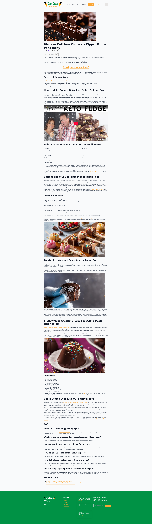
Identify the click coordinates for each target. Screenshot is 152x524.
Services (66, 504)
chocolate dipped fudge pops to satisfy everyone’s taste (84, 218)
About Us (66, 500)
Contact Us (84, 4)
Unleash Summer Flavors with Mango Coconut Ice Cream (83, 505)
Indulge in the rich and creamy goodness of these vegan (56, 327)
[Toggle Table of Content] (56, 54)
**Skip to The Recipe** (76, 67)
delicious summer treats (64, 432)
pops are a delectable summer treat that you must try (75, 402)
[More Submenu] (75, 4)
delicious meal (93, 394)
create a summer (93, 171)
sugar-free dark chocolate (98, 189)
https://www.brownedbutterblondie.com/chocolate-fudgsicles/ (60, 484)
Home (68, 4)
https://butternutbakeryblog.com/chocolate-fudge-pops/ (59, 481)
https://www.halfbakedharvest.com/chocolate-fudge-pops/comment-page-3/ (63, 482)
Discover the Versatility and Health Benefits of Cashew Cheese (83, 513)
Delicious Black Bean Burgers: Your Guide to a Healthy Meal (84, 499)
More (73, 4)
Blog (78, 4)
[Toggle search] (106, 4)
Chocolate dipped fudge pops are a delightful (56, 80)
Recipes (66, 502)
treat (84, 393)
